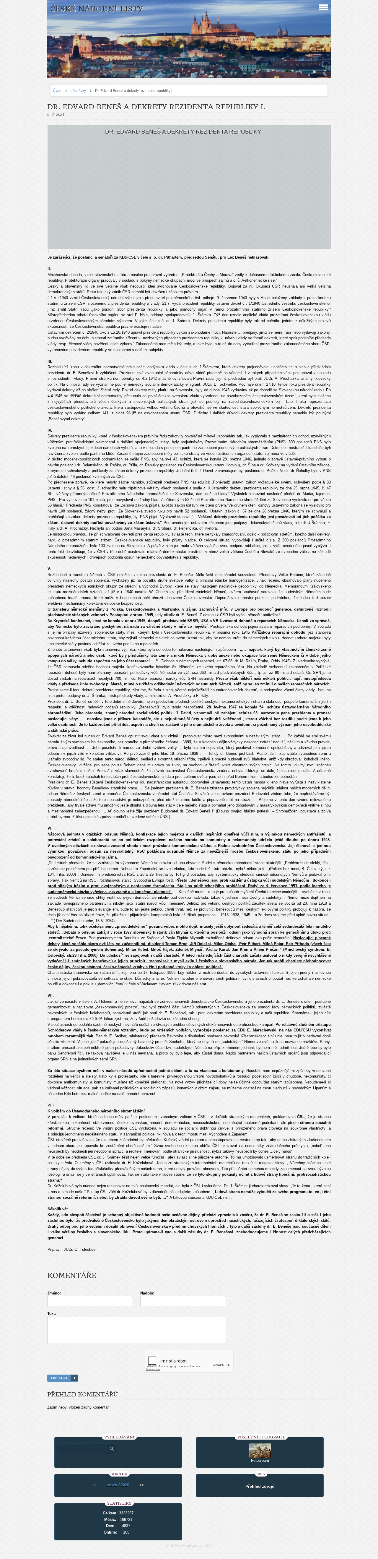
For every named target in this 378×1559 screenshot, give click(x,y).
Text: (51, 1313)
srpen (112, 1485)
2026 (125, 1485)
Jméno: (54, 1293)
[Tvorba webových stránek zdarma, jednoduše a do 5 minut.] (200, 1546)
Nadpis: (147, 1293)
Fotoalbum (260, 1460)
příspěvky (78, 91)
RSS (208, 1546)
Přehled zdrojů (260, 1486)
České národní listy (96, 9)
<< (94, 1485)
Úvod (57, 91)
